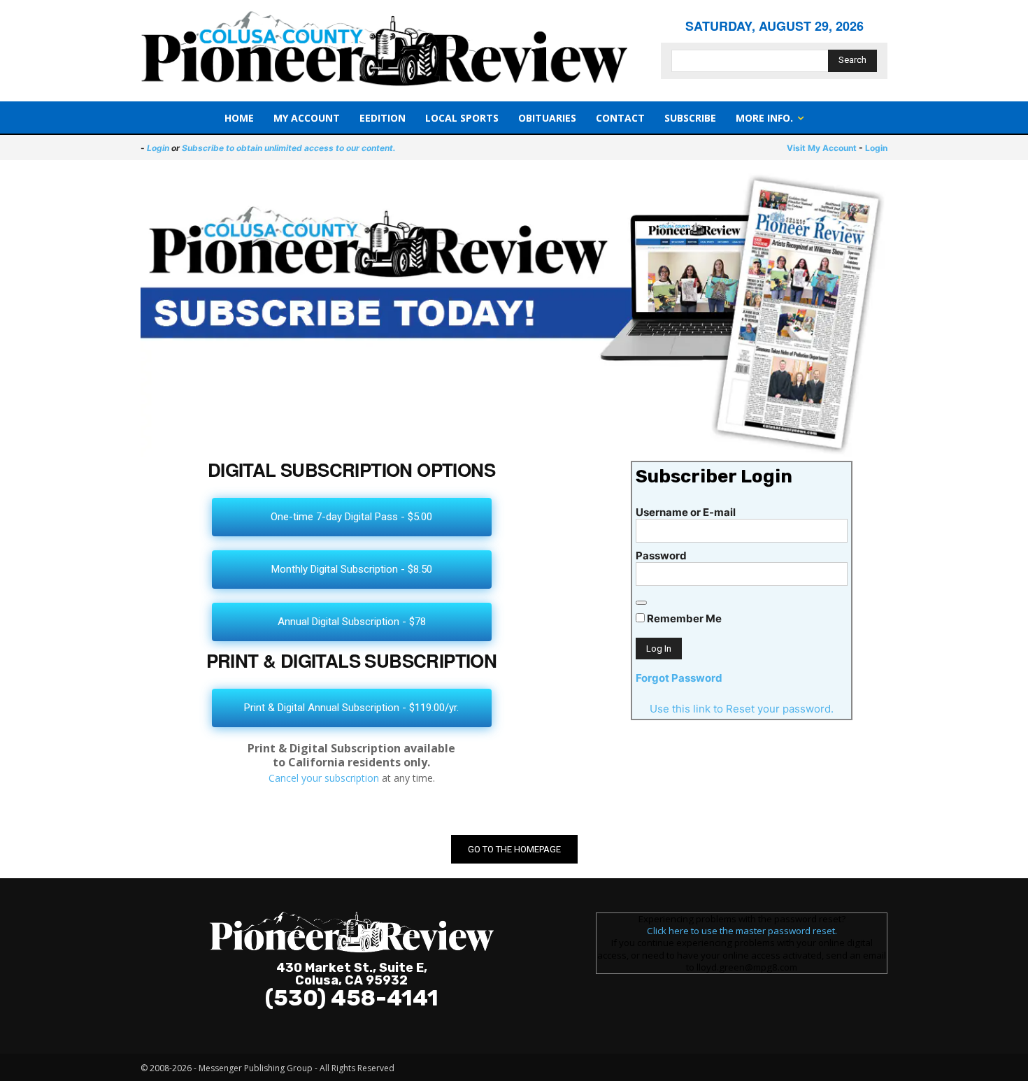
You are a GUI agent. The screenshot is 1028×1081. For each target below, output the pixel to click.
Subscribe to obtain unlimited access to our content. (289, 148)
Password (661, 555)
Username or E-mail (686, 512)
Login (158, 148)
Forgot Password (679, 678)
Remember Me (683, 619)
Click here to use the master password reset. (742, 930)
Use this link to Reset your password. (742, 708)
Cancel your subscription (324, 778)
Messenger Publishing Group (256, 1068)
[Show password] (641, 603)
